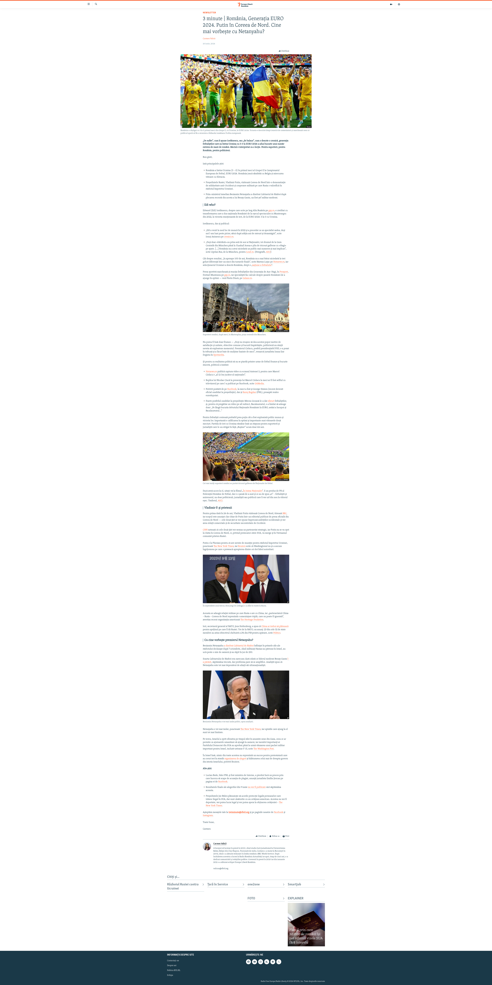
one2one (254, 884)
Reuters (242, 546)
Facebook (232, 389)
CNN (205, 530)
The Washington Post (263, 749)
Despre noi (171, 966)
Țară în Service (217, 884)
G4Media (259, 384)
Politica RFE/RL (173, 971)
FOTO (251, 898)
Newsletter (209, 13)
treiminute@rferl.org (239, 812)
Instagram (208, 815)
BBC (284, 513)
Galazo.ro (247, 278)
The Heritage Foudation (251, 620)
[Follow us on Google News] (272, 961)
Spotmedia (218, 355)
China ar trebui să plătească (275, 626)
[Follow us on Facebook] (248, 961)
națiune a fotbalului (261, 265)
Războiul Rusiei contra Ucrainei (183, 886)
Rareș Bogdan (249, 392)
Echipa (170, 975)
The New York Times (223, 546)
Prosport (284, 272)
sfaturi (271, 401)
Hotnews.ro (278, 262)
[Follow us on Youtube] (254, 961)
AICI (268, 252)
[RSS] (266, 961)
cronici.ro (228, 237)
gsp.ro (271, 210)
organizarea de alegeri (235, 759)
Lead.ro (250, 252)
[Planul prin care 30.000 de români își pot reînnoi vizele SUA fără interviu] (306, 924)
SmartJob (294, 884)
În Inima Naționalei (252, 491)
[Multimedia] (391, 4)
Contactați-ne (173, 961)
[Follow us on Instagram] (260, 961)
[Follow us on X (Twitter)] (278, 961)
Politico (276, 633)
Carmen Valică (209, 39)
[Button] (284, 51)
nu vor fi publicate (257, 787)
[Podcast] (399, 4)
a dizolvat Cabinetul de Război (239, 646)
